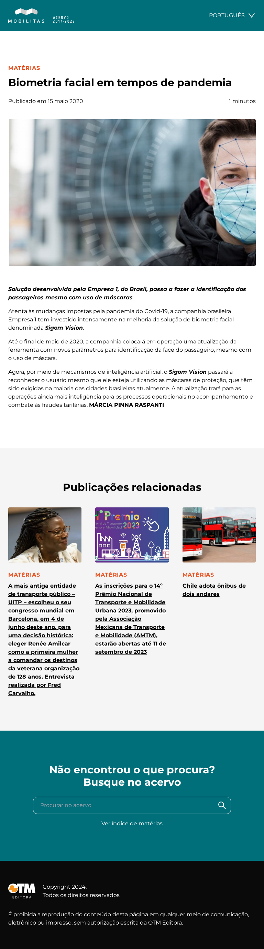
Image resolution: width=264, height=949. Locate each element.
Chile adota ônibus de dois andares (214, 589)
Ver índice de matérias (132, 823)
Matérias (24, 68)
